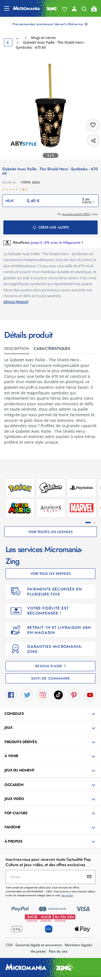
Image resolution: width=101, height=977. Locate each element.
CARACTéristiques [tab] (52, 348)
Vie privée (38, 951)
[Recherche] (84, 10)
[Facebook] (11, 694)
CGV (9, 945)
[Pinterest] (74, 694)
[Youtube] (90, 694)
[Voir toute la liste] (64, 9)
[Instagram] (43, 694)
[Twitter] (27, 694)
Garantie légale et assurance (38, 945)
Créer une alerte (53, 227)
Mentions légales (78, 945)
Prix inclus (78, 214)
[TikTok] (58, 694)
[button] (51, 714)
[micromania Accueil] (35, 8)
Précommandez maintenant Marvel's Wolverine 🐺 (50, 24)
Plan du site (58, 951)
